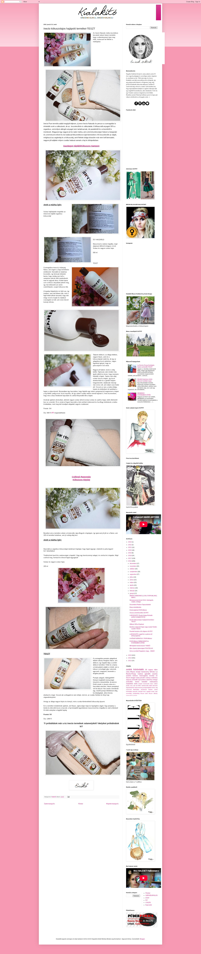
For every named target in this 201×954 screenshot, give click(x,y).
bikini (150, 685)
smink (129, 669)
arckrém (128, 676)
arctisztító (135, 680)
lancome (155, 685)
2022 (130, 545)
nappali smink (150, 691)
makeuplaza (153, 682)
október (132, 569)
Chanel (140, 683)
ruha (127, 672)
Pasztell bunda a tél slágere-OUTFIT (141, 631)
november (133, 566)
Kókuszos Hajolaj (81, 480)
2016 (130, 561)
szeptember (134, 571)
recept (138, 672)
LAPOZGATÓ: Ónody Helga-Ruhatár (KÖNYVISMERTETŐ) (141, 616)
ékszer (128, 678)
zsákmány (154, 678)
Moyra (132, 672)
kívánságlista (143, 676)
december (133, 563)
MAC (139, 685)
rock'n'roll (128, 689)
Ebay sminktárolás (135, 607)
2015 (130, 655)
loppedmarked (130, 687)
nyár (139, 680)
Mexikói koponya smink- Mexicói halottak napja (145, 380)
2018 (130, 555)
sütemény (149, 680)
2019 (130, 553)
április (132, 585)
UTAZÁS (148, 902)
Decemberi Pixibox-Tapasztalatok (140, 604)
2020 (130, 550)
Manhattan (136, 689)
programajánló (147, 687)
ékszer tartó (144, 693)
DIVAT (147, 898)
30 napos (149, 670)
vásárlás (154, 674)
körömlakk (138, 669)
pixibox (143, 680)
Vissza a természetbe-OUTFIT (139, 613)
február (132, 591)
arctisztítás (129, 682)
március (132, 588)
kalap (138, 678)
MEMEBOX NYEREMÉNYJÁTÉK (144, 394)
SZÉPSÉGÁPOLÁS (151, 895)
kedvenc (135, 676)
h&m (155, 670)
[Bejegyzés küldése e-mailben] (68, 796)
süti (134, 685)
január (132, 593)
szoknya (148, 678)
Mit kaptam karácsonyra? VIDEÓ (140, 646)
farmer (137, 682)
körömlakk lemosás (131, 691)
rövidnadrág (136, 693)
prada (127, 685)
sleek (135, 683)
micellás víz (153, 676)
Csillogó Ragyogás (81, 477)
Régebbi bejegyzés (112, 804)
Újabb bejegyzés (49, 804)
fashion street (152, 689)
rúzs (131, 685)
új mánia (134, 695)
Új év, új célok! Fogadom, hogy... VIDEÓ (142, 651)
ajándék (147, 674)
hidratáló (144, 682)
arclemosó (144, 689)
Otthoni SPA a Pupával (137, 624)
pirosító (142, 678)
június (132, 580)
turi (137, 685)
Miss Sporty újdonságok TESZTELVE (141, 648)
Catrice (140, 674)
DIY (146, 900)
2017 (130, 558)
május (132, 582)
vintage (155, 680)
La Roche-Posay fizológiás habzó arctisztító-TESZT (145, 366)
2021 (130, 547)
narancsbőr (129, 695)
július (132, 577)
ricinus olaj (154, 687)
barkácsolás (145, 685)
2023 (130, 542)
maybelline (129, 683)
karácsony (145, 672)
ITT (53, 413)
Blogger (142, 939)
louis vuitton (153, 683)
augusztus (133, 574)
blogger (133, 678)
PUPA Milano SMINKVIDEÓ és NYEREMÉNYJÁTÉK (139, 642)
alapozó (128, 680)
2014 (130, 658)
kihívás (152, 672)
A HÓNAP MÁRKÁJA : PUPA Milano (141, 638)
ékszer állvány (153, 693)
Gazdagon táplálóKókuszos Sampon (81, 146)
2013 (130, 660)
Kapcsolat (148, 905)
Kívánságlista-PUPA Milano (138, 610)
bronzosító (146, 683)
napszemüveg (139, 687)
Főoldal (80, 804)
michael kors (142, 691)
